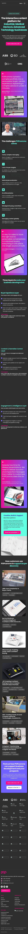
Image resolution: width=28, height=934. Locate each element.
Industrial (5, 595)
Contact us (5, 890)
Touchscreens (11, 595)
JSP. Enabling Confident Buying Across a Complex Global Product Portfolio (10, 683)
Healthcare (13, 624)
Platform (3, 899)
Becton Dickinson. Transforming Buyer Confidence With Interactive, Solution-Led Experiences (12, 620)
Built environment (6, 656)
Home (2, 897)
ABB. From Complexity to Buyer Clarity (10, 589)
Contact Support (5, 906)
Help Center (3, 904)
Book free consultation (11, 532)
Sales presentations (7, 626)
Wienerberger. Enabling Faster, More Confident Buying (10, 651)
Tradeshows (5, 691)
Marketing (17, 903)
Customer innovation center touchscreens (6, 918)
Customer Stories (5, 901)
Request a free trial (13, 787)
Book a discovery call (13, 43)
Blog (2, 903)
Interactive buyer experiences (5, 913)
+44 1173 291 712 (5, 881)
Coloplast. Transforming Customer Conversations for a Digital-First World (11, 747)
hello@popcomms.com (7, 883)
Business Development (20, 904)
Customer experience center (16, 593)
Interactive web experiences (4, 921)
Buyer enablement (6, 593)
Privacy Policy (4, 932)
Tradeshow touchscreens (7, 915)
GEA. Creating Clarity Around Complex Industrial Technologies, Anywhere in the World (12, 716)
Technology (17, 901)
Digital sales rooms (5, 923)
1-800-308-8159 (5, 878)
